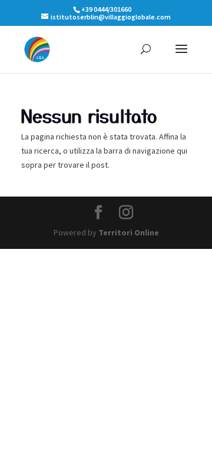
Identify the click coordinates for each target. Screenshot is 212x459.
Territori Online (128, 232)
